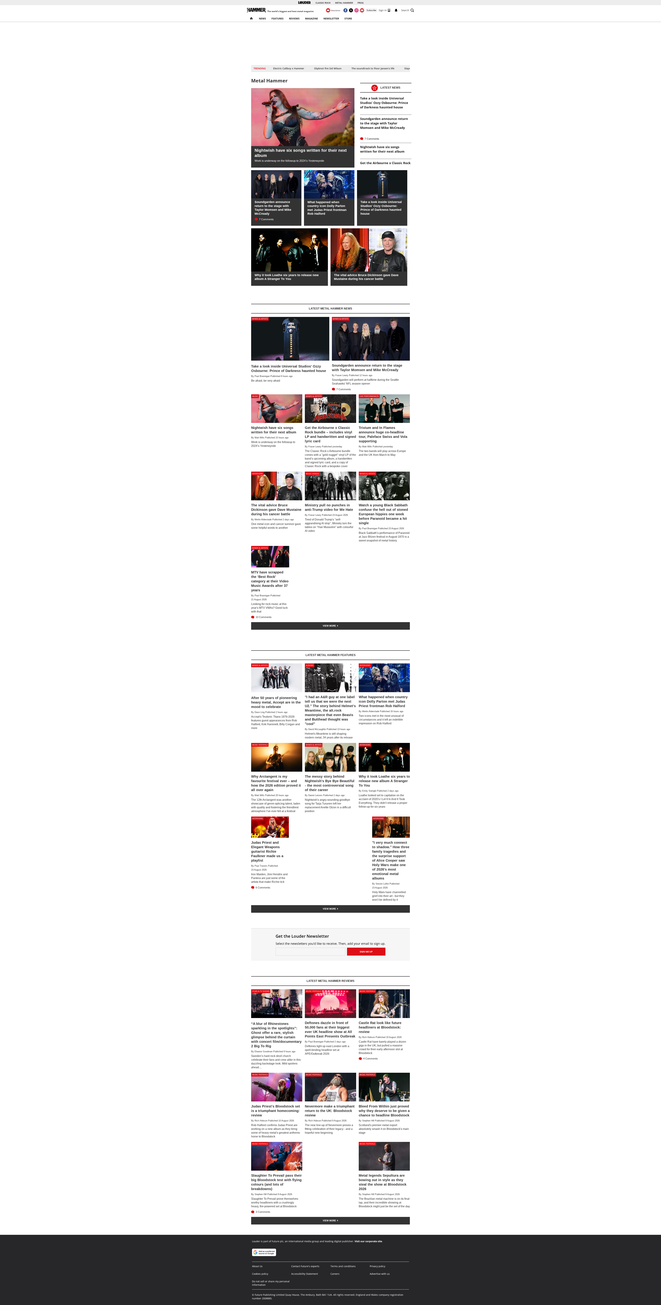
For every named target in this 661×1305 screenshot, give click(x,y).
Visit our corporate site (368, 1241)
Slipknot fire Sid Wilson (328, 68)
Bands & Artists (260, 318)
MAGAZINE (311, 18)
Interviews (257, 473)
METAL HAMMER (344, 2)
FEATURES (277, 18)
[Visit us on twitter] (351, 10)
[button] (407, 10)
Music (255, 396)
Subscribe (371, 10)
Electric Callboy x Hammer (288, 68)
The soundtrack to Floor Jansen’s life (373, 68)
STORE (348, 18)
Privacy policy (377, 1266)
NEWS (262, 18)
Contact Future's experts (305, 1266)
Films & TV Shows (260, 991)
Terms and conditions (343, 1266)
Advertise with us (380, 1273)
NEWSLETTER (331, 18)
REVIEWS (294, 18)
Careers (334, 1273)
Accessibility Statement (304, 1273)
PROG (361, 2)
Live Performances (369, 396)
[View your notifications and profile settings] (396, 10)
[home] (251, 18)
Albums (309, 665)
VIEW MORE (330, 626)
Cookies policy (260, 1273)
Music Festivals (260, 744)
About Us (257, 1266)
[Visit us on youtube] (362, 10)
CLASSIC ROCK (323, 2)
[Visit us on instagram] (356, 10)
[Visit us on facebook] (345, 10)
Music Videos (312, 473)
